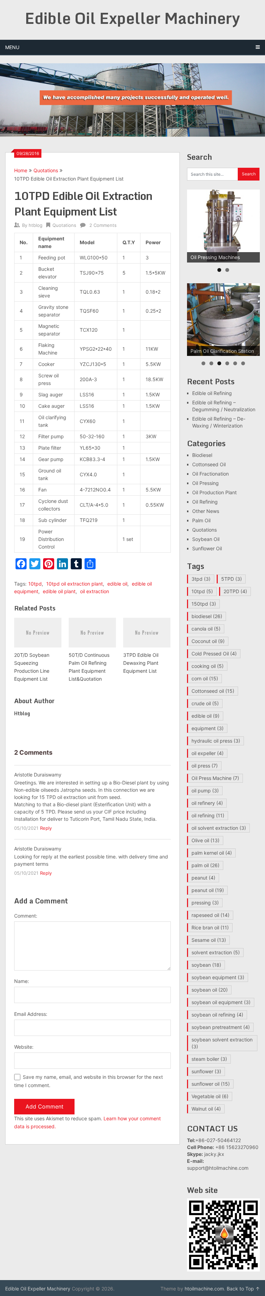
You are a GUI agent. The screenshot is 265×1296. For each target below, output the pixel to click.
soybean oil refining (217, 1015)
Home (20, 170)
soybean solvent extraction (222, 1043)
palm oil (205, 865)
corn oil (205, 678)
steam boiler (209, 1059)
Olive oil (205, 840)
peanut (203, 878)
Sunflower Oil (207, 548)
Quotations (45, 170)
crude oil (205, 703)
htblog (35, 225)
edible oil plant (59, 591)
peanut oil (208, 890)
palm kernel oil (212, 853)
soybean (206, 965)
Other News (205, 511)
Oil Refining (205, 502)
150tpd (204, 604)
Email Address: (30, 1014)
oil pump (205, 790)
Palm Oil (201, 520)
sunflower (206, 1071)
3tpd (201, 579)
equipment (208, 728)
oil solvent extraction (219, 828)
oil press (205, 766)
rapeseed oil (210, 915)
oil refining (208, 815)
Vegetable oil (210, 1096)
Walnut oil (206, 1109)
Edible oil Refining (212, 393)
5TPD (231, 579)
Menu (12, 47)
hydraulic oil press (216, 741)
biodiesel (207, 616)
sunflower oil (211, 1084)
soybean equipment (218, 977)
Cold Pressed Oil (214, 653)
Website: (23, 1047)
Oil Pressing (205, 483)
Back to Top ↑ (243, 1289)
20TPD (235, 591)
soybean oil (210, 990)
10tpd (35, 584)
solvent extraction (216, 952)
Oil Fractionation (210, 474)
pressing (205, 903)
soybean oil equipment (221, 1002)
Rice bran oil (210, 927)
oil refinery (207, 803)
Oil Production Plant (214, 492)
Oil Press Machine (215, 778)
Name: (21, 981)
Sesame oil (209, 940)
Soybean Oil (205, 539)
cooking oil (208, 666)
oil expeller (208, 753)
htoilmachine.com (204, 1289)
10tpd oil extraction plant (74, 584)
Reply (46, 828)
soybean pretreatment (221, 1027)
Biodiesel (202, 455)
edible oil (117, 584)
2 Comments (103, 225)
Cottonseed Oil (209, 464)
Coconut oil (208, 641)
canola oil (206, 629)
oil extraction (94, 591)
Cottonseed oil (213, 691)
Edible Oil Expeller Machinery (132, 18)
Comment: (25, 916)
